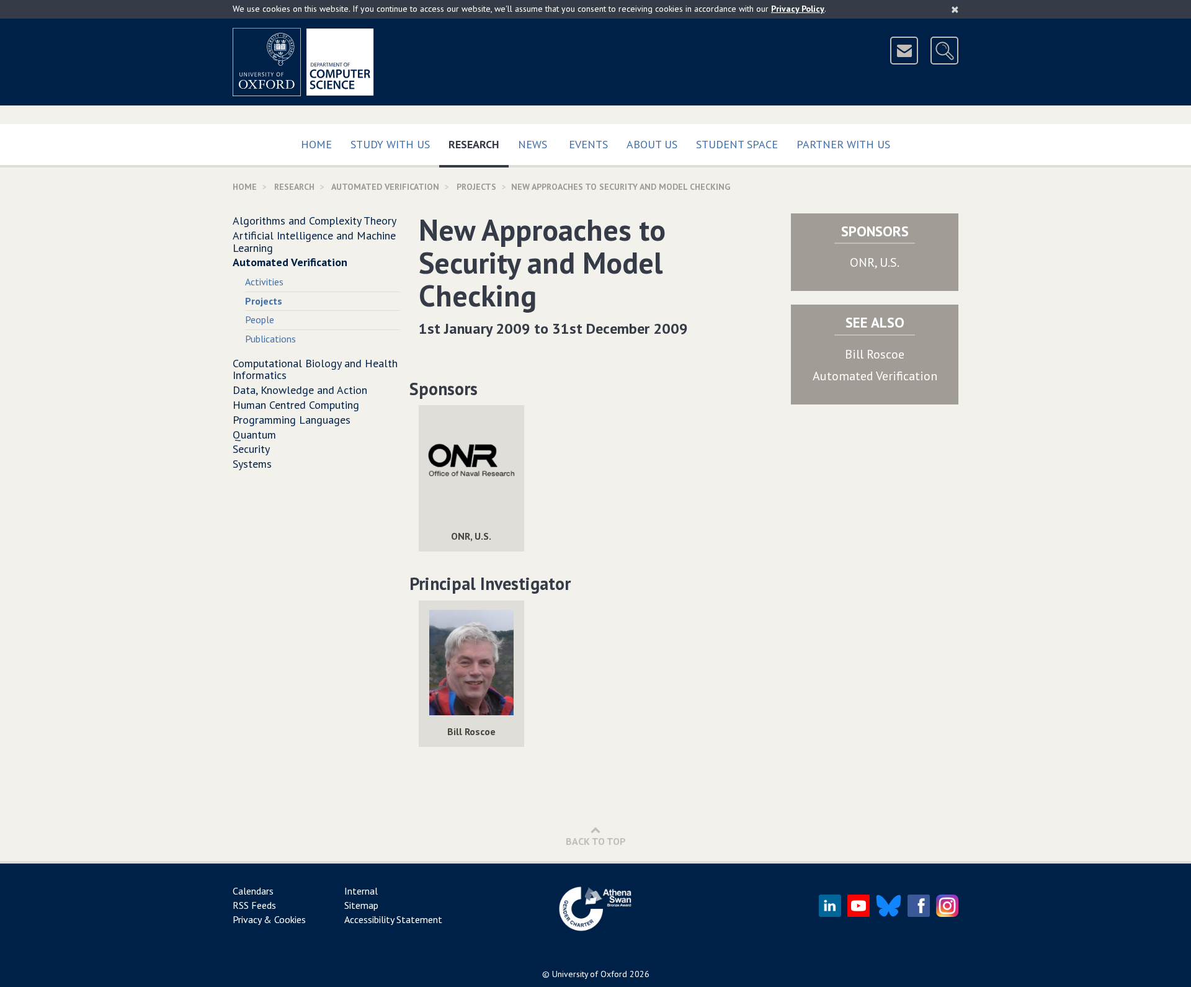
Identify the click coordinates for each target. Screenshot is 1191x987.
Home (316, 144)
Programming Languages (291, 420)
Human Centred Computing (296, 405)
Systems (252, 464)
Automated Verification (385, 186)
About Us (652, 144)
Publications (270, 339)
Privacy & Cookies (269, 919)
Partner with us (843, 144)
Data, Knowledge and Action (300, 390)
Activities (264, 281)
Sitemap (361, 905)
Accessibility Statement (393, 919)
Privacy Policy (797, 8)
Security (251, 449)
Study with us (390, 144)
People (259, 319)
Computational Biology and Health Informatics (315, 369)
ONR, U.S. (874, 262)
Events (588, 144)
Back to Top (596, 841)
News (532, 144)
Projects (476, 186)
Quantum (254, 434)
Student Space (737, 144)
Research (478, 143)
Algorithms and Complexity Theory (314, 220)
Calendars (253, 891)
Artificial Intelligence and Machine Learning (314, 241)
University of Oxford (589, 974)
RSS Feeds (254, 905)
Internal (361, 891)
